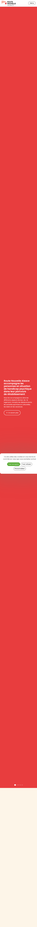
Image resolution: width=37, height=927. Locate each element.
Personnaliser (20, 469)
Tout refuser (26, 464)
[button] (15, 785)
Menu (32, 3)
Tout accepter (13, 464)
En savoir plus (13, 413)
